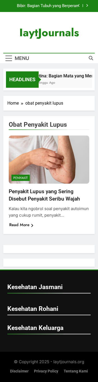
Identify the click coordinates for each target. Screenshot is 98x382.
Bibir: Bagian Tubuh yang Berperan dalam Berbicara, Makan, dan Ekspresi (43, 6)
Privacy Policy (46, 371)
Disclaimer (19, 371)
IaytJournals (49, 32)
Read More (19, 225)
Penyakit (20, 177)
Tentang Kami (76, 371)
